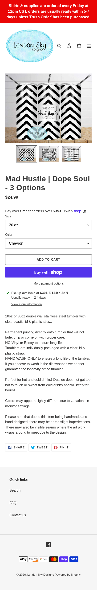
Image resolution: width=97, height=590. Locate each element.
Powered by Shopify (68, 574)
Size (8, 216)
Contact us (17, 515)
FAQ (12, 503)
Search (14, 490)
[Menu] (89, 46)
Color (8, 234)
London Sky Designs (40, 574)
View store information (26, 304)
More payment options (48, 283)
